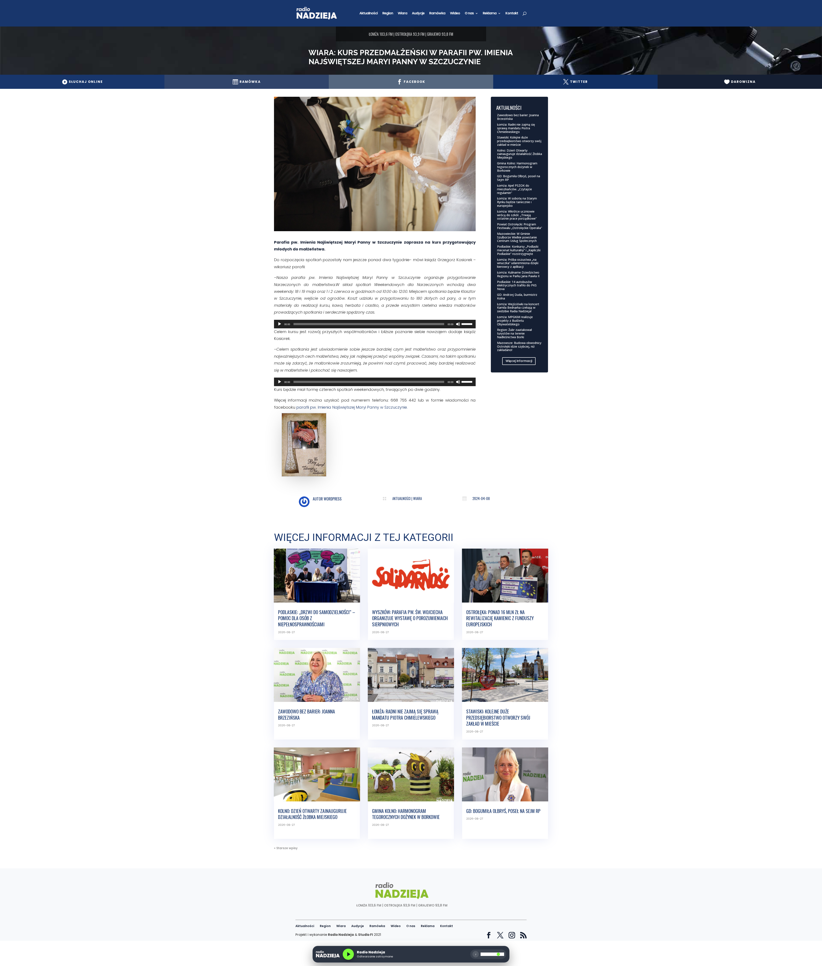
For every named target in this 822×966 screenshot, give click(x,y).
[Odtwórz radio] (348, 954)
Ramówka (437, 14)
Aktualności (368, 14)
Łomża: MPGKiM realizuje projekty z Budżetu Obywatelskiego (515, 320)
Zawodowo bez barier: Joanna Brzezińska (518, 117)
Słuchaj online (82, 81)
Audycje (418, 14)
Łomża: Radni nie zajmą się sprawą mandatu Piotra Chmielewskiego (516, 128)
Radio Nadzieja (341, 934)
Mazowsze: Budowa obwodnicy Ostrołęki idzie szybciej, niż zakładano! (519, 346)
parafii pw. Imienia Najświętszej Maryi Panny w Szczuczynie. (352, 407)
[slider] (468, 323)
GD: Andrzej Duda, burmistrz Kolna (517, 296)
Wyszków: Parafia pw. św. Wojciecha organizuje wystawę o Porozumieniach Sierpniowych (410, 618)
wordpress (333, 499)
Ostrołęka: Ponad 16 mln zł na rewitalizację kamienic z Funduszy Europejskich (500, 618)
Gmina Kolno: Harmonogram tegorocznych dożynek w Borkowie (517, 167)
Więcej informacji (519, 361)
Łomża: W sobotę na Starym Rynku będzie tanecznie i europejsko (517, 202)
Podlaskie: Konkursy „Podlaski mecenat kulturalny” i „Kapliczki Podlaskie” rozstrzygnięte (519, 250)
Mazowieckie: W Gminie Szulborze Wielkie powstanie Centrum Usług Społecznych (517, 237)
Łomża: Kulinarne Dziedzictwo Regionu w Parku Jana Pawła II (518, 274)
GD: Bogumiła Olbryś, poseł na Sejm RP (518, 178)
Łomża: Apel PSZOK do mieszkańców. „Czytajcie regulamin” (514, 189)
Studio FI (365, 934)
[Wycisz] (458, 324)
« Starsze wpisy (286, 848)
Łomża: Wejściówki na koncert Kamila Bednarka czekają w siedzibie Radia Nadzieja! (518, 307)
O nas (469, 14)
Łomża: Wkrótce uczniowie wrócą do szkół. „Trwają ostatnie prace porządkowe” (517, 215)
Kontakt (511, 14)
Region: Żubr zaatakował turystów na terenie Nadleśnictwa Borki (514, 333)
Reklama (489, 14)
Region (387, 14)
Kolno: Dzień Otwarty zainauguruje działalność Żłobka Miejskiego (519, 154)
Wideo (455, 14)
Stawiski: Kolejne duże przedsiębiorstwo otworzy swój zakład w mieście (519, 141)
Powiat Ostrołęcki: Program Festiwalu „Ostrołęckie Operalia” (519, 226)
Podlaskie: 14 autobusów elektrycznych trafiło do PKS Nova (517, 285)
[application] (375, 324)
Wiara (402, 14)
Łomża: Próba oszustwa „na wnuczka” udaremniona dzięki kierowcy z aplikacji (517, 263)
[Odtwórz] (279, 324)
